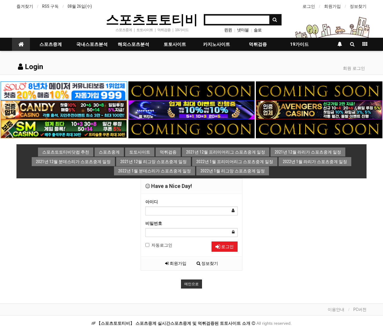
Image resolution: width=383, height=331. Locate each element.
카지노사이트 (216, 44)
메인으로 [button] (191, 284)
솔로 (258, 30)
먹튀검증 (258, 44)
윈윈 (228, 30)
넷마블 (243, 30)
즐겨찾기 (24, 6)
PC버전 (360, 309)
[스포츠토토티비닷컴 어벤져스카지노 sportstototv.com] (319, 109)
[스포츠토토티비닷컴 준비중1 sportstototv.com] (191, 90)
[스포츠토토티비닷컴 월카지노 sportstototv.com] (191, 109)
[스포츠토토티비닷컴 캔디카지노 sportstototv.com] (64, 109)
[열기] (7, 7)
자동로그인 (161, 245)
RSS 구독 (50, 6)
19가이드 (299, 44)
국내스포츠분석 (92, 44)
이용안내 (336, 309)
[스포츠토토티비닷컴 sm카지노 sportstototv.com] (64, 128)
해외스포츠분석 (133, 44)
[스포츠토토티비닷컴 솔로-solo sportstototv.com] (64, 90)
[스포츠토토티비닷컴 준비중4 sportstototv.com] (319, 128)
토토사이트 (175, 44)
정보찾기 (358, 6)
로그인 (309, 6)
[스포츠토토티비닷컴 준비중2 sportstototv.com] (319, 90)
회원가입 (332, 6)
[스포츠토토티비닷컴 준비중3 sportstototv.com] (191, 128)
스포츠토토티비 (152, 19)
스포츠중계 (50, 44)
